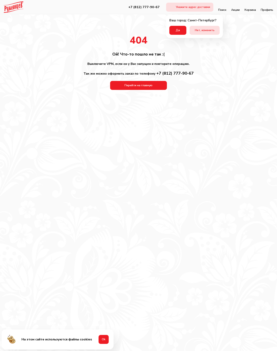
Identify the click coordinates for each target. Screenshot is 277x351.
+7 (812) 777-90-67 (144, 7)
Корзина (250, 10)
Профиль (267, 10)
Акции (235, 10)
